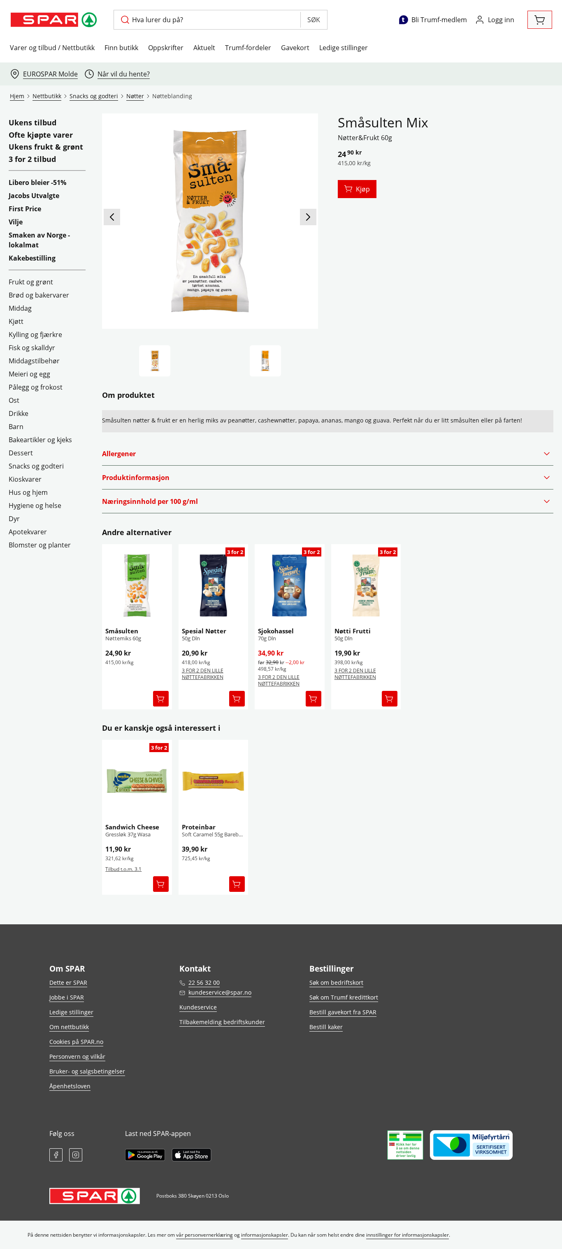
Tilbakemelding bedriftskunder (222, 1022)
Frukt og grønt (31, 281)
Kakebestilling (32, 258)
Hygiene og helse (35, 505)
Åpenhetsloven (70, 1086)
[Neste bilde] (308, 217)
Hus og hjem (28, 492)
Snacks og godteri (36, 466)
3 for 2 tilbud (32, 159)
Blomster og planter (40, 544)
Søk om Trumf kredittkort (343, 997)
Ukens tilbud (32, 122)
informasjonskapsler (264, 1234)
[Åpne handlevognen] (539, 20)
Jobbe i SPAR (66, 997)
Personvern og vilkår (77, 1056)
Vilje (16, 221)
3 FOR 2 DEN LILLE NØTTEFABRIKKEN (202, 674)
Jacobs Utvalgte (34, 195)
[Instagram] (75, 1154)
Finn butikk (121, 47)
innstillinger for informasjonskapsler (407, 1234)
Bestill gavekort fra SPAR (342, 1012)
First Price (25, 208)
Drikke (18, 413)
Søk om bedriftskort (336, 982)
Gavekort (295, 47)
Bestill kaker (326, 1027)
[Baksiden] (265, 360)
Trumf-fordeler (248, 47)
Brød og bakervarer (39, 295)
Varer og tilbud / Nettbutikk (52, 47)
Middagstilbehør (34, 360)
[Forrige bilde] (112, 217)
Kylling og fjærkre (35, 334)
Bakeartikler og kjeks (40, 439)
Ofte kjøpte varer (41, 135)
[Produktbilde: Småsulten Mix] (154, 360)
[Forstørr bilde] (210, 221)
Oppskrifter (165, 47)
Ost (14, 400)
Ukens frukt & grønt (46, 147)
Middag (20, 308)
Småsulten (121, 631)
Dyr (14, 518)
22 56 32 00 (204, 982)
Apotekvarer (28, 531)
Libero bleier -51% (37, 182)
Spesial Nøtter (204, 631)
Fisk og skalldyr (32, 347)
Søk (313, 19)
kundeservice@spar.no (219, 992)
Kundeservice (198, 1007)
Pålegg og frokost (36, 387)
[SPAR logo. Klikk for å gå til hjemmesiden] (55, 20)
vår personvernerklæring (204, 1234)
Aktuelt (204, 47)
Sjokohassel (276, 631)
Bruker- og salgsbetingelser (87, 1071)
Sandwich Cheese (132, 827)
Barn (16, 426)
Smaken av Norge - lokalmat (39, 240)
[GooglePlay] (145, 1154)
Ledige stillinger (343, 47)
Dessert (21, 452)
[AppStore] (191, 1154)
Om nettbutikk (69, 1027)
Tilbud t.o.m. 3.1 (123, 869)
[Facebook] (56, 1154)
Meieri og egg (29, 374)
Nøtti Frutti (352, 631)
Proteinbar (199, 827)
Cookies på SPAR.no (76, 1042)
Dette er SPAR (68, 982)
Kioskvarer (25, 479)
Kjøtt (16, 321)
